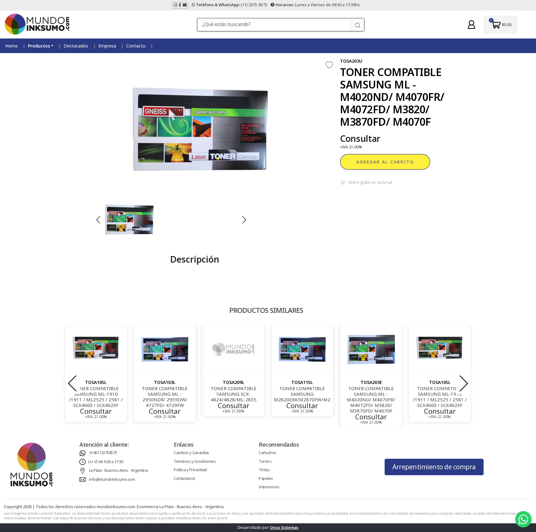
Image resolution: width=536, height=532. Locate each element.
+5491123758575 (103, 452)
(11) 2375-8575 (231, 4)
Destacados (76, 46)
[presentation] (72, 383)
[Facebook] (180, 5)
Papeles (266, 478)
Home (11, 46)
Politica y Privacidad (190, 469)
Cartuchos (267, 452)
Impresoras (269, 486)
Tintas (264, 469)
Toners (265, 461)
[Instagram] (175, 5)
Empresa (107, 46)
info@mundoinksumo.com (112, 479)
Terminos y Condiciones (195, 461)
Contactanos (184, 478)
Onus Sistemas (284, 527)
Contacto (135, 46)
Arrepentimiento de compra (434, 466)
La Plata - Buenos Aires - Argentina (118, 470)
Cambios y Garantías (191, 452)
